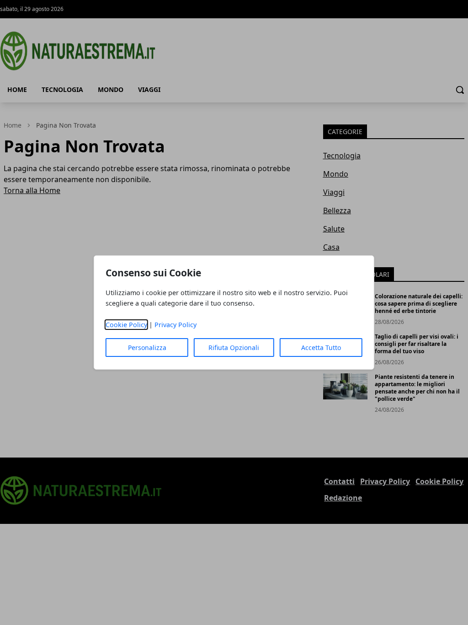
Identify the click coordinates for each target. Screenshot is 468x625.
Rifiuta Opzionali (233, 347)
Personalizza (147, 347)
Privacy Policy (175, 324)
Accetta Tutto (321, 347)
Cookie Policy (126, 324)
